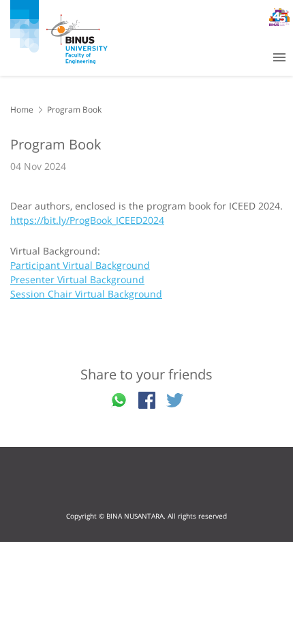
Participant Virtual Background (80, 265)
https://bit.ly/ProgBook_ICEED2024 (87, 220)
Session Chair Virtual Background (86, 293)
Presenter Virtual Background (77, 279)
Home (21, 109)
